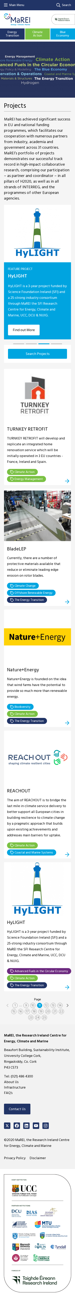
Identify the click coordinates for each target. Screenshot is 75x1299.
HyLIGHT (17, 276)
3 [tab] (43, 343)
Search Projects (38, 354)
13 (53, 1005)
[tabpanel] (37, 272)
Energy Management (28, 479)
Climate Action (37, 33)
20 (48, 1011)
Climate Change (25, 585)
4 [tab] (56, 343)
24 (37, 1017)
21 (54, 1011)
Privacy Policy (15, 1158)
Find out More (24, 330)
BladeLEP (16, 549)
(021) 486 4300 (22, 1076)
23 (30, 1017)
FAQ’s (8, 1093)
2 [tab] (31, 343)
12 (46, 1005)
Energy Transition (12, 33)
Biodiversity (22, 706)
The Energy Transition (29, 599)
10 (32, 1005)
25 (44, 1017)
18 (34, 1011)
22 (61, 1011)
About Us (11, 1082)
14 (60, 1005)
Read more (67, 481)
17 (27, 1011)
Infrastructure (15, 1087)
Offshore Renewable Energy (33, 592)
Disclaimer (38, 1158)
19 (41, 1011)
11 (40, 1005)
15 (13, 1011)
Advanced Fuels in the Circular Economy (41, 971)
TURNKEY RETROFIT (27, 429)
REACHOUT (18, 791)
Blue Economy (62, 33)
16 (20, 1011)
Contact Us (17, 1109)
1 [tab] (18, 343)
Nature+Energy (23, 670)
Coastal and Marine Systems (33, 852)
